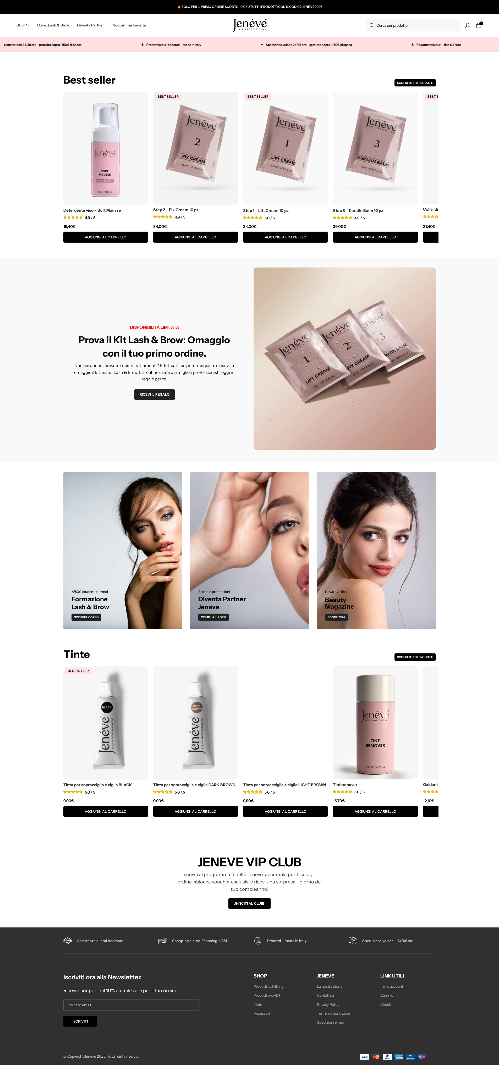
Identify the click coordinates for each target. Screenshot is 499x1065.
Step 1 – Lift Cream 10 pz (266, 210)
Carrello (386, 995)
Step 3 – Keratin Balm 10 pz (358, 210)
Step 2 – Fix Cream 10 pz (176, 209)
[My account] (468, 25)
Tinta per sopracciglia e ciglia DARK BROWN (194, 784)
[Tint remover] (375, 722)
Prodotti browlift (267, 995)
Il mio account (391, 986)
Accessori (262, 1013)
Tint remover (345, 784)
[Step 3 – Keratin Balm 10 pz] (375, 148)
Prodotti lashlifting (268, 986)
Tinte (258, 1004)
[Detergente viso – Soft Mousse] (105, 148)
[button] (105, 237)
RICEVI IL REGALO (154, 394)
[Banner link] (122, 550)
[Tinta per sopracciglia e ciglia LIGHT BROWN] (285, 722)
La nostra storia (329, 986)
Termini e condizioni (333, 1013)
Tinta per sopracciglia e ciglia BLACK (97, 784)
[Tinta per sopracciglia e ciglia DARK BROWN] (195, 722)
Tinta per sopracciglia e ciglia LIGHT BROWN (284, 784)
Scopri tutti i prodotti (415, 83)
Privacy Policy (328, 1004)
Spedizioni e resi (330, 1022)
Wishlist (387, 1004)
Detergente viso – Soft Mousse (92, 210)
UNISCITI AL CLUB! (249, 903)
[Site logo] (249, 24)
